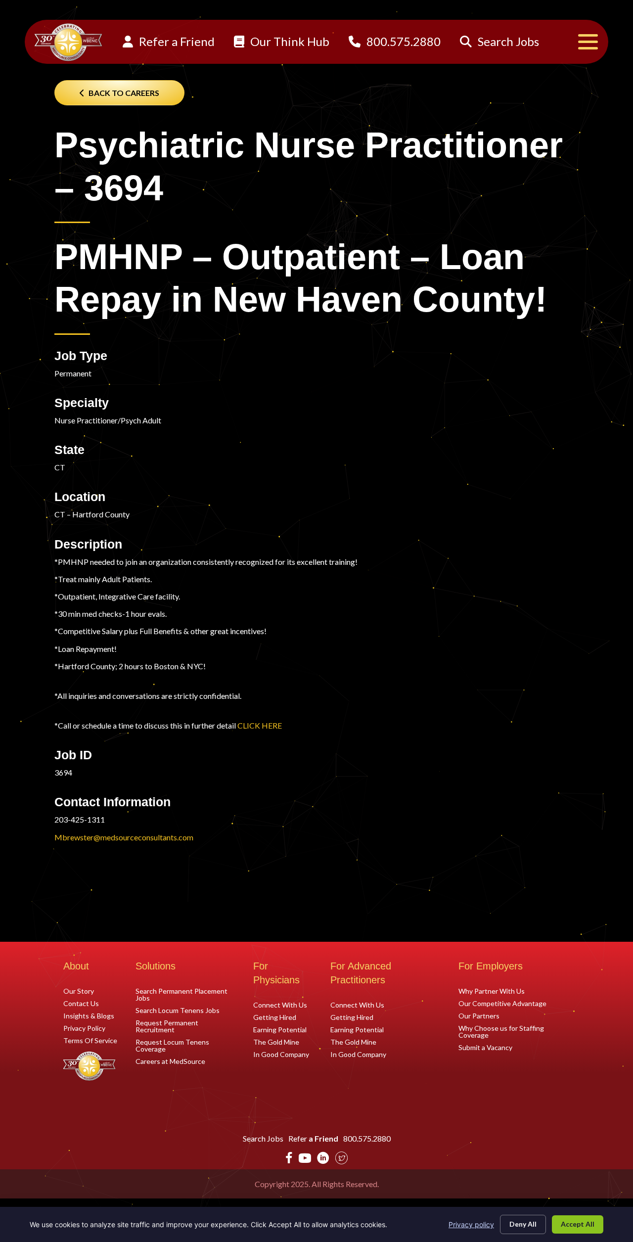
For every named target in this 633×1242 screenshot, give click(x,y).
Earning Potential (280, 1029)
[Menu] (588, 41)
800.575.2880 (402, 41)
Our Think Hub (288, 41)
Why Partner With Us (491, 991)
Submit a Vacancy (485, 1047)
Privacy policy (471, 1224)
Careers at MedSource (170, 1061)
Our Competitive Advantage (502, 1003)
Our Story (78, 991)
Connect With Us (280, 1005)
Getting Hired (274, 1017)
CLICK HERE (259, 725)
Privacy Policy (84, 1028)
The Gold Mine (276, 1042)
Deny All (523, 1224)
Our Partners (478, 1015)
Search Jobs (507, 41)
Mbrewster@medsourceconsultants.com (123, 837)
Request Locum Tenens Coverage (172, 1045)
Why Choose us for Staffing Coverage (501, 1031)
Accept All (577, 1224)
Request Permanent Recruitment (167, 1025)
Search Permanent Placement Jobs (181, 994)
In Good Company (281, 1054)
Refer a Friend (175, 41)
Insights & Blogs (88, 1015)
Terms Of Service (90, 1040)
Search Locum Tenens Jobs (178, 1010)
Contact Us (81, 1003)
